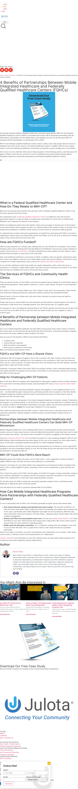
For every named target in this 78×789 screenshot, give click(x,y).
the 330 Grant (23, 251)
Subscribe (8, 784)
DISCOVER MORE (5, 614)
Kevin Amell (18, 551)
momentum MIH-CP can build (18, 438)
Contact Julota (5, 538)
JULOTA (3, 731)
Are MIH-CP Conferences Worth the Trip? (10, 604)
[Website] (17, 573)
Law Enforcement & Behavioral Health (13, 748)
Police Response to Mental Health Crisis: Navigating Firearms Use (63, 605)
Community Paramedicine (9, 742)
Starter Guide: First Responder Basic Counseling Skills (38, 604)
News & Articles (10, 75)
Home (2, 75)
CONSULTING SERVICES (9, 756)
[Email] (14, 573)
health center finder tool (61, 518)
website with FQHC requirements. (52, 261)
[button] (5, 22)
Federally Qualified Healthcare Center (32, 217)
